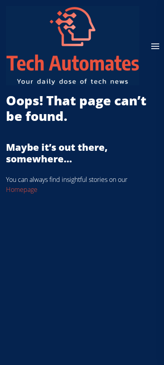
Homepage (21, 189)
